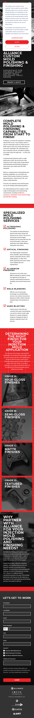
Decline (17, 46)
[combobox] (17, 644)
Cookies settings (17, 37)
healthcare (21, 193)
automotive (14, 195)
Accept (17, 42)
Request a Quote (14, 82)
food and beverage (24, 195)
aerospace (6, 195)
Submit (17, 680)
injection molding (11, 196)
